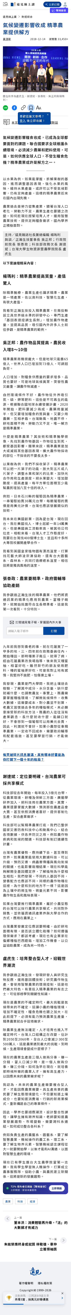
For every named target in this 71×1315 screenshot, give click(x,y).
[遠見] (35, 1274)
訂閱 (54, 631)
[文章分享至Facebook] (14, 107)
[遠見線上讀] (22, 4)
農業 (8, 1201)
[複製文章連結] (23, 107)
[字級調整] (38, 107)
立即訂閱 (54, 4)
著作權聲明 (26, 1283)
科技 (20, 1201)
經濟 (32, 1201)
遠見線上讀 (10, 16)
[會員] (65, 4)
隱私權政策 (45, 1283)
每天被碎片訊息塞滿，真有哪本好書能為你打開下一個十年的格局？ (34, 757)
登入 (23, 120)
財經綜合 (27, 16)
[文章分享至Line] (5, 107)
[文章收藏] (31, 108)
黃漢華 (7, 39)
